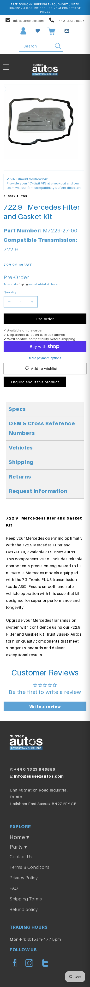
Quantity (10, 292)
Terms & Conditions (29, 867)
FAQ (14, 888)
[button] (6, 67)
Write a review (45, 706)
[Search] (58, 46)
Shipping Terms (26, 898)
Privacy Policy (24, 877)
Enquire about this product (35, 382)
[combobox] (41, 46)
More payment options (45, 358)
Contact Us (21, 856)
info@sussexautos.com (28, 21)
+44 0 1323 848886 (70, 21)
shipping (22, 284)
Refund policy (24, 909)
